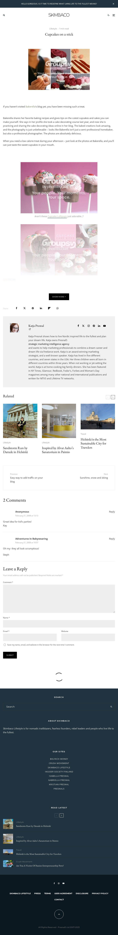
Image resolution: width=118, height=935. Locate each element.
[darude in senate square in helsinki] (20, 421)
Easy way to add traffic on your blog (26, 478)
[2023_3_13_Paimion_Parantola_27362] (59, 421)
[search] (111, 706)
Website (64, 631)
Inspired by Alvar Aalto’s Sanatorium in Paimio (58, 450)
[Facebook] (54, 883)
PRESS (37, 893)
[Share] (16, 308)
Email (6, 631)
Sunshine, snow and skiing (94, 476)
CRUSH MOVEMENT (59, 763)
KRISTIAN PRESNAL (59, 784)
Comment (8, 582)
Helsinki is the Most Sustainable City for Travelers (93, 443)
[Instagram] (58, 883)
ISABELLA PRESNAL (59, 776)
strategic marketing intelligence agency (48, 343)
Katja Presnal (36, 326)
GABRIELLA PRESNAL (59, 780)
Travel (83, 434)
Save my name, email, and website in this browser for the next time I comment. (40, 644)
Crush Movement (24, 861)
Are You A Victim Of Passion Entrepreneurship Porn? (40, 865)
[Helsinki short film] (98, 416)
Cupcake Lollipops (57, 216)
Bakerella (30, 106)
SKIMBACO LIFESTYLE (59, 767)
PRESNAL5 (59, 788)
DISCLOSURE (82, 893)
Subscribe (20, 280)
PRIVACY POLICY (100, 893)
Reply (112, 511)
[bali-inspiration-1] (8, 863)
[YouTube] (63, 883)
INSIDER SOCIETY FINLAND (59, 771)
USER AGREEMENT (63, 893)
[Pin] (33, 308)
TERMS (47, 893)
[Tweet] (24, 308)
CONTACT (59, 899)
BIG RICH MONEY (59, 758)
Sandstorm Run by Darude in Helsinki (15, 450)
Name (6, 617)
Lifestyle (53, 29)
